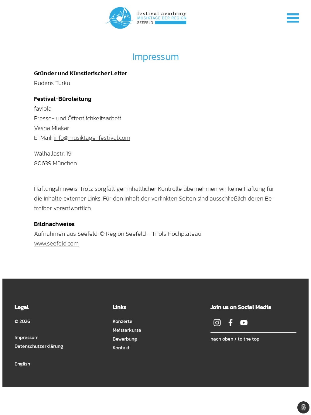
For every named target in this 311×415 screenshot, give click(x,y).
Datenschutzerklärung (39, 346)
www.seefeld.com (56, 243)
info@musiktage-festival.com (92, 137)
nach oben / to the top (234, 338)
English (22, 363)
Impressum (27, 337)
